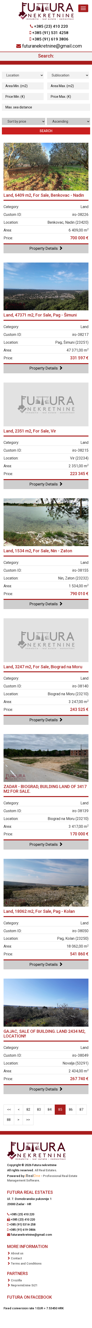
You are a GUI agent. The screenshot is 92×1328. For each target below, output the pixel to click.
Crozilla (16, 1280)
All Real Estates (45, 1170)
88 (9, 1120)
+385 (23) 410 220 (51, 26)
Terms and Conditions (26, 1263)
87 (81, 1109)
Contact (16, 1258)
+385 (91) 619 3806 (50, 39)
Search (46, 131)
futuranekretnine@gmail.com (52, 46)
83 (39, 1109)
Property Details (44, 248)
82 (28, 1109)
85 (60, 1109)
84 (49, 1109)
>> (28, 1120)
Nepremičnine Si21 (24, 1285)
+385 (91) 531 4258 (50, 32)
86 (71, 1109)
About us (17, 1253)
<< (9, 1109)
